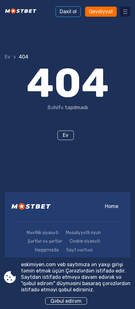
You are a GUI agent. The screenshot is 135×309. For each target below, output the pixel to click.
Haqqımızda (47, 250)
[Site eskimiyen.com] (22, 12)
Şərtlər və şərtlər (45, 241)
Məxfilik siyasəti (42, 232)
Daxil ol (68, 11)
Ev (7, 57)
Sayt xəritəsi (79, 250)
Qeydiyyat (101, 11)
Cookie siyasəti (85, 241)
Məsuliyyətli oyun (83, 232)
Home (111, 206)
